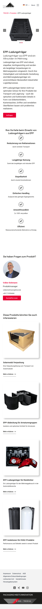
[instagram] (27, 588)
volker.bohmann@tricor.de (12, 290)
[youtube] (23, 588)
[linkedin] (14, 588)
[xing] (19, 588)
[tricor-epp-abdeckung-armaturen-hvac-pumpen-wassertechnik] (21, 383)
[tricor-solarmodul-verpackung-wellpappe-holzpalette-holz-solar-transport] (21, 323)
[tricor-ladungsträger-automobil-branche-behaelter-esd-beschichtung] (21, 440)
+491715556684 (8, 293)
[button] (19, 42)
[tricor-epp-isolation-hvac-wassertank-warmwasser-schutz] (21, 500)
